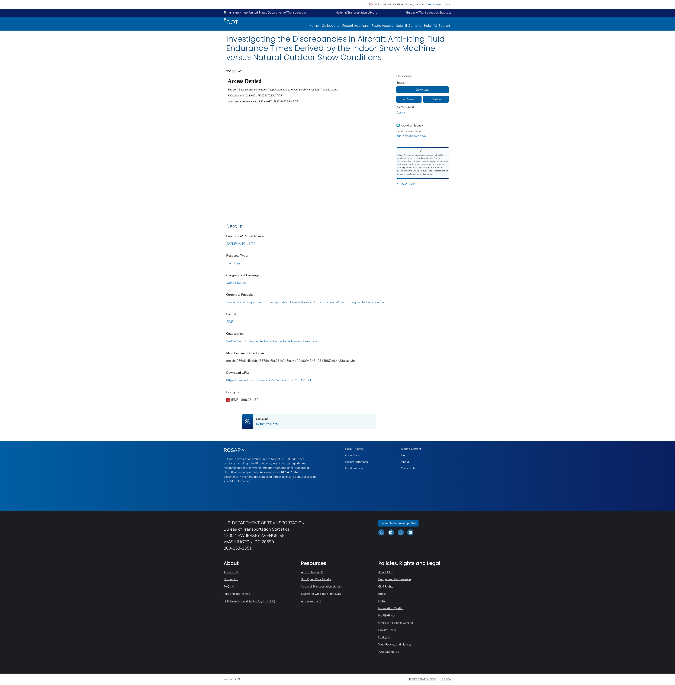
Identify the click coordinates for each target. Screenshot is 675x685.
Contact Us (408, 468)
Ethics (382, 594)
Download (422, 90)
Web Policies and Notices (395, 644)
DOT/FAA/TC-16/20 (241, 244)
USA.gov (384, 637)
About (405, 462)
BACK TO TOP (409, 184)
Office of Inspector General (395, 623)
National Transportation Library (321, 587)
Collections (330, 25)
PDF (230, 322)
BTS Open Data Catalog (316, 579)
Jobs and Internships (237, 594)
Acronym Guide (311, 601)
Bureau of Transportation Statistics (428, 13)
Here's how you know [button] (438, 4)
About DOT (385, 572)
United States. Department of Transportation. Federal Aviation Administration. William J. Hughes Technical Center (305, 302)
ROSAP (232, 450)
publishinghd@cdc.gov (411, 136)
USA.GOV (446, 679)
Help (427, 25)
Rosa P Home (354, 449)
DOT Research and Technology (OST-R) (249, 601)
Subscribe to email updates (398, 523)
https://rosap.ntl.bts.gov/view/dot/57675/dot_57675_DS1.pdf (268, 380)
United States (236, 283)
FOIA (381, 601)
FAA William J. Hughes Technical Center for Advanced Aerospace (271, 341)
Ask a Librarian (310, 572)
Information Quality (390, 608)
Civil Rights (385, 587)
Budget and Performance (394, 579)
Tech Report (235, 263)
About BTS (231, 572)
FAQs (227, 587)
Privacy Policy (387, 630)
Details (401, 113)
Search (444, 25)
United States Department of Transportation (277, 13)
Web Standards (388, 652)
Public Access (382, 25)
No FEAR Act (386, 615)
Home (314, 25)
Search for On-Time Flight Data (321, 594)
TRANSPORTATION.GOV (422, 679)
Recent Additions (355, 25)
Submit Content (408, 25)
